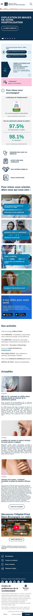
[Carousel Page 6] (14, 38)
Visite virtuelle (16, 539)
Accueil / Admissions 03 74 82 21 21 (16, 52)
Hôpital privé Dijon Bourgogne (16, 4)
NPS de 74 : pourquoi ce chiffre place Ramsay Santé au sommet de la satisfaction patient (15, 398)
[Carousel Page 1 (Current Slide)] (3, 38)
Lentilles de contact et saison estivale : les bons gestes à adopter (16, 441)
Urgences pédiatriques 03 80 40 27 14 (16, 56)
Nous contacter (10, 564)
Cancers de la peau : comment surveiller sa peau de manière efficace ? (15, 481)
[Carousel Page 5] (12, 38)
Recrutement (9, 556)
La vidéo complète (10, 28)
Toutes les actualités (16, 506)
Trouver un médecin (11, 560)
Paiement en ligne (10, 568)
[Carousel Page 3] (7, 38)
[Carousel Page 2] (5, 38)
